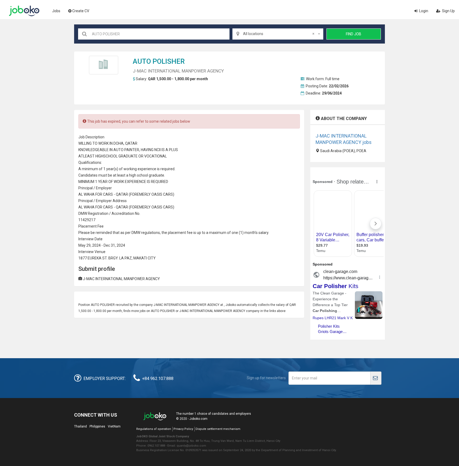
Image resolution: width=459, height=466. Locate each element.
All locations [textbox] (278, 34)
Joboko (24, 11)
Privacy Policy (183, 429)
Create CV (80, 11)
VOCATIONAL (155, 156)
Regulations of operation (153, 429)
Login (423, 11)
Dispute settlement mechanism (218, 429)
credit (121, 213)
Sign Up (448, 11)
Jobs (56, 11)
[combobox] (277, 34)
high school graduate (146, 175)
